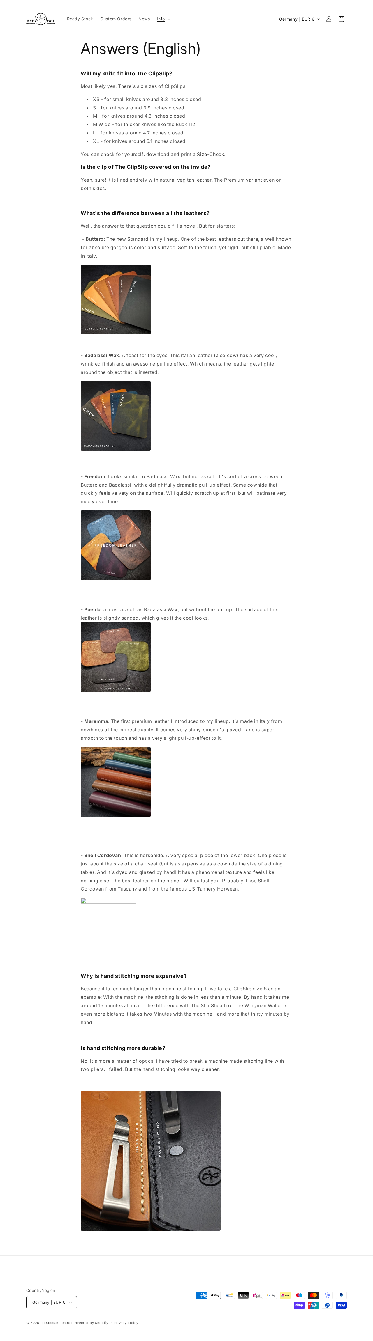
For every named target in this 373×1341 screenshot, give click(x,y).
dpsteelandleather (57, 1323)
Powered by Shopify (91, 1323)
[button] (163, 19)
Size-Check (210, 154)
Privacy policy (126, 1323)
